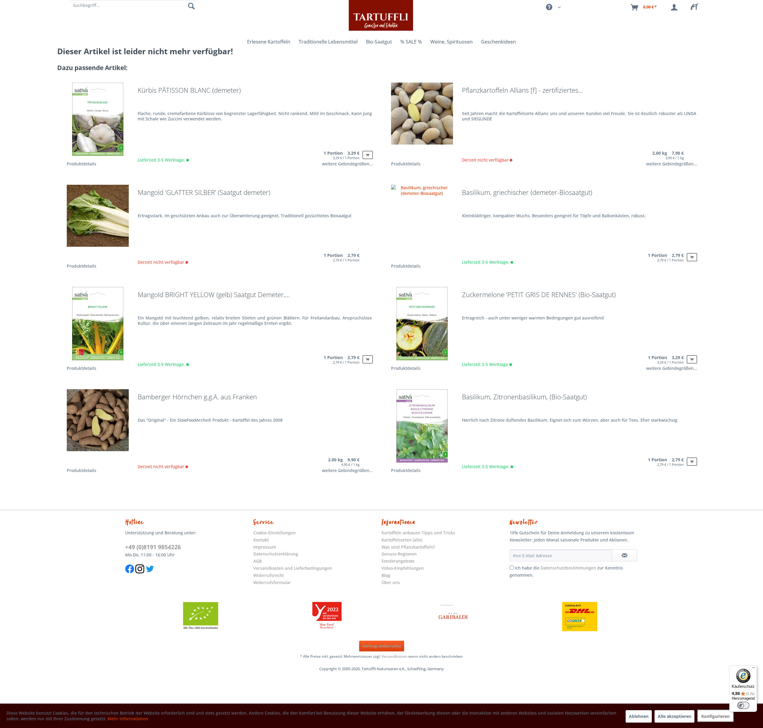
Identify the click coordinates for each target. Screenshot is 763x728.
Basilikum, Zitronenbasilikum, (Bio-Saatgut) (524, 397)
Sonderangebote (398, 561)
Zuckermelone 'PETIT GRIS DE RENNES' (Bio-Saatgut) (539, 295)
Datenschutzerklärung (275, 554)
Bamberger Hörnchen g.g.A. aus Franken (197, 397)
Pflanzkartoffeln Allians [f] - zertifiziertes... (522, 90)
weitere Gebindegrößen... (347, 164)
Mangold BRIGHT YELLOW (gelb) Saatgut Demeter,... (214, 295)
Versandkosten (394, 656)
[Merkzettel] (696, 7)
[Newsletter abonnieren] (625, 555)
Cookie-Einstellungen (274, 532)
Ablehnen (639, 716)
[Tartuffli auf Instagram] (139, 576)
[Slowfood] (327, 616)
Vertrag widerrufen (381, 646)
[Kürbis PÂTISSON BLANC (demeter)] (98, 121)
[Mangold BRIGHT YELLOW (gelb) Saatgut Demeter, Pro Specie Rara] (98, 325)
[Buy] (367, 155)
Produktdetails (81, 164)
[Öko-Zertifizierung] (200, 616)
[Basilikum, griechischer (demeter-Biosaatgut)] (422, 223)
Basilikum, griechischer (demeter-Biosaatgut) (527, 193)
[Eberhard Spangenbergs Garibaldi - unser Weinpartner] (453, 616)
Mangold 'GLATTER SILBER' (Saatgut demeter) (204, 193)
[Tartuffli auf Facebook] (129, 576)
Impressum (264, 547)
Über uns (391, 582)
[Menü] (753, 669)
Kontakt (261, 540)
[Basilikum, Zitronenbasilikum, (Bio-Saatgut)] (422, 427)
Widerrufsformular (272, 582)
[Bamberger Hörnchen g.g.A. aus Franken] (98, 427)
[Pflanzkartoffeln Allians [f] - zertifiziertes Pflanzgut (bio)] (422, 121)
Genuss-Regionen (399, 554)
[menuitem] (696, 7)
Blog (386, 575)
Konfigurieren (715, 716)
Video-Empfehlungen (403, 568)
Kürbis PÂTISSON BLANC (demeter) (189, 90)
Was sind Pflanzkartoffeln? (408, 547)
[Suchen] (191, 6)
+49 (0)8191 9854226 (153, 547)
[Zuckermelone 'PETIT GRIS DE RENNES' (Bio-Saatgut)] (422, 325)
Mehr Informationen (128, 718)
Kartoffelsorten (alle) (402, 540)
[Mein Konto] (675, 7)
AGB (257, 561)
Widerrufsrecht (268, 575)
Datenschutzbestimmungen (568, 568)
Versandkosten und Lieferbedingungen (292, 568)
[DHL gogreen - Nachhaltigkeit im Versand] (579, 616)
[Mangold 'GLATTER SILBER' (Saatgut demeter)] (98, 223)
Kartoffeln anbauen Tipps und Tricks (418, 532)
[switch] (743, 705)
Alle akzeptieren (674, 716)
